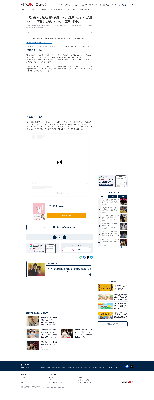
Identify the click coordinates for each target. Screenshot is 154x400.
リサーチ (99, 5)
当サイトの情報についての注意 (57, 382)
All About (23, 377)
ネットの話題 (121, 5)
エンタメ (92, 5)
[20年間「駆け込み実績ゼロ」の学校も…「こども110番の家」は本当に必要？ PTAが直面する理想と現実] (120, 297)
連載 (60, 5)
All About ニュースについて (85, 382)
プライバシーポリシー (55, 380)
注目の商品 (106, 5)
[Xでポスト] (88, 257)
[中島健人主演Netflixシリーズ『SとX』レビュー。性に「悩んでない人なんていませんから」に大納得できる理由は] (120, 287)
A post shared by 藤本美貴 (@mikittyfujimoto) (59, 193)
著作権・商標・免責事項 (84, 380)
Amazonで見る (67, 215)
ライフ (65, 5)
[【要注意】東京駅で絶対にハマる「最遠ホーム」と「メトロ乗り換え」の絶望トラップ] (120, 306)
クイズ (114, 5)
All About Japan (25, 380)
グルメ (71, 5)
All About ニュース (25, 9)
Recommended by (116, 247)
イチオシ (23, 382)
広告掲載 (80, 377)
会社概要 (51, 377)
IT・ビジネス (83, 5)
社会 (76, 5)
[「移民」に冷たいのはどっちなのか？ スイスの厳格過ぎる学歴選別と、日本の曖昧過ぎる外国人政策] (120, 315)
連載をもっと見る (112, 324)
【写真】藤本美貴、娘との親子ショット (39, 43)
